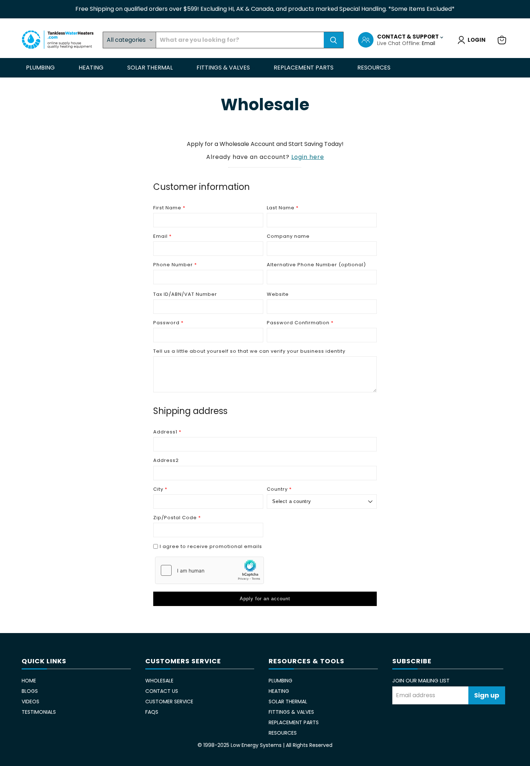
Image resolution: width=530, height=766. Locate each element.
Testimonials (39, 712)
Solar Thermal (150, 67)
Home (29, 680)
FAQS (151, 712)
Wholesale (159, 680)
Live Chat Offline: (399, 43)
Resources (374, 67)
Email (428, 43)
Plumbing (41, 67)
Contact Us (161, 691)
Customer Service (169, 701)
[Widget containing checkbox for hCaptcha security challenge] (209, 570)
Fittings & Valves (223, 67)
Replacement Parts (304, 67)
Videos (30, 701)
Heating (92, 67)
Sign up (486, 695)
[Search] (333, 40)
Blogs (30, 691)
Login (477, 40)
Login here (307, 157)
